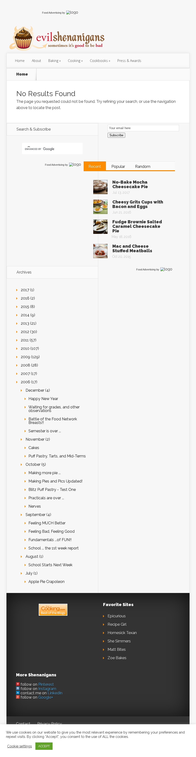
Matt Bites (117, 649)
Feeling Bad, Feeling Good (51, 531)
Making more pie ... (44, 473)
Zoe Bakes (117, 658)
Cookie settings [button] (19, 746)
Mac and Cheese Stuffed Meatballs (132, 248)
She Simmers (119, 641)
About (36, 60)
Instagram (47, 688)
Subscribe (116, 135)
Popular (118, 166)
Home (20, 60)
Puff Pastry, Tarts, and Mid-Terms (57, 456)
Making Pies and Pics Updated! (55, 481)
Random (142, 166)
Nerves (34, 506)
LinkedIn (55, 693)
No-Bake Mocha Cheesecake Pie (130, 184)
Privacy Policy (49, 724)
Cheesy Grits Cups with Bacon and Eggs (137, 204)
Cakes (33, 447)
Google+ (45, 697)
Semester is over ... (44, 431)
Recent (94, 166)
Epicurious (117, 616)
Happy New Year (43, 398)
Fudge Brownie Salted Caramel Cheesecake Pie (137, 226)
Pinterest (46, 684)
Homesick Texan (122, 633)
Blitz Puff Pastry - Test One (52, 489)
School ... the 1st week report (53, 548)
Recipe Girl (117, 624)
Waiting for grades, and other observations (54, 409)
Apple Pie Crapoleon (46, 581)
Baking (53, 60)
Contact (23, 724)
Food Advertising (51, 12)
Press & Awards (129, 60)
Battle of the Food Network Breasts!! (52, 421)
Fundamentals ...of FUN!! (49, 540)
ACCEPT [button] (44, 746)
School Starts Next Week (50, 565)
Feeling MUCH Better (46, 523)
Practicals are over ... (46, 498)
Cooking (74, 60)
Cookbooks (99, 60)
